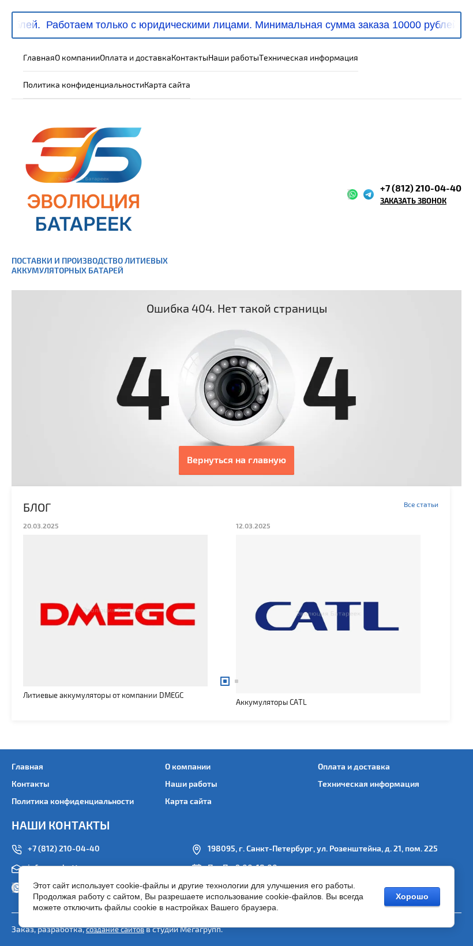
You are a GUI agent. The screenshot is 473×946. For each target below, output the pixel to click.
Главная (39, 58)
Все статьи (421, 505)
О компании (77, 58)
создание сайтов (115, 929)
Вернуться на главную (236, 460)
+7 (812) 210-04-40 (420, 188)
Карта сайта (167, 85)
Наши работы (233, 58)
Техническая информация (308, 58)
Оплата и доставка (135, 58)
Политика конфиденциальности (83, 85)
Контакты (189, 58)
